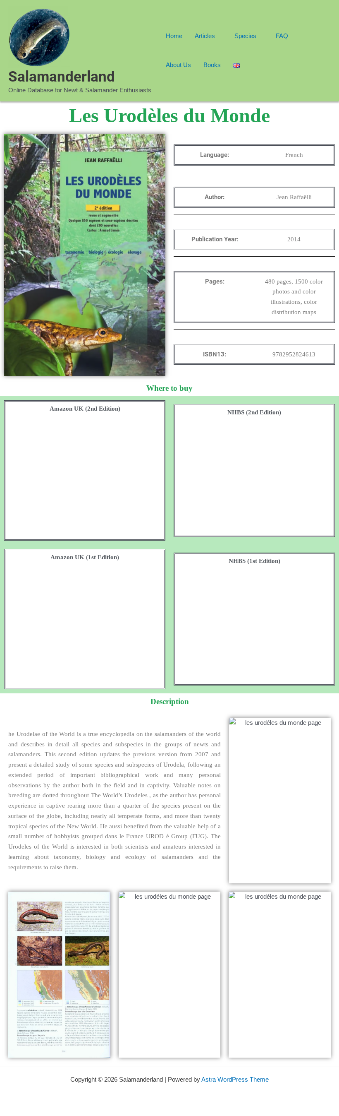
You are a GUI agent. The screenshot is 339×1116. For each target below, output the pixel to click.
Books (212, 64)
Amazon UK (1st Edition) (84, 557)
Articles (205, 35)
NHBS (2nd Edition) (254, 412)
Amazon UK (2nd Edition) (85, 408)
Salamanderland (61, 76)
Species (245, 35)
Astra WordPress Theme (235, 1079)
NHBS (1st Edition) (254, 561)
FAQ (282, 35)
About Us (178, 64)
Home (174, 35)
